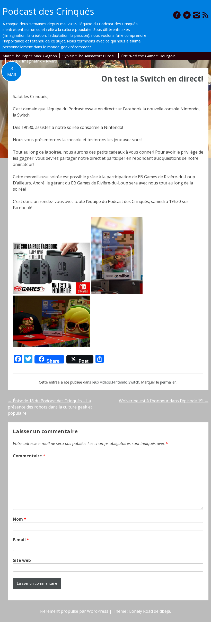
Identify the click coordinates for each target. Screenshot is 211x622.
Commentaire (29, 456)
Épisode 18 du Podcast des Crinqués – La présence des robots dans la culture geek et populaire (50, 407)
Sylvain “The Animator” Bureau (89, 55)
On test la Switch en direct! (152, 78)
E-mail (21, 540)
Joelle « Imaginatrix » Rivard (32, 61)
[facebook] (177, 15)
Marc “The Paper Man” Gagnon (30, 55)
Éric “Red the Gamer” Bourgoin (148, 55)
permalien (168, 382)
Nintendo (119, 382)
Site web (22, 560)
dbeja (165, 611)
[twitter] (187, 15)
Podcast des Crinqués (48, 11)
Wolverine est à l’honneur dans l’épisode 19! (163, 401)
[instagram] (196, 15)
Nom (19, 519)
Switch (133, 382)
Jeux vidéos (101, 382)
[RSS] (205, 15)
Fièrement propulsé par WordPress (74, 611)
